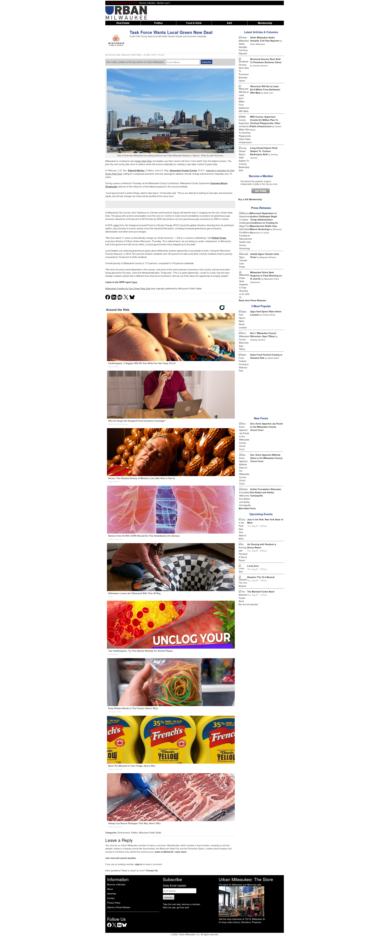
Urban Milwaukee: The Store (246, 879)
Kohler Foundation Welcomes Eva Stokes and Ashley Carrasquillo (265, 492)
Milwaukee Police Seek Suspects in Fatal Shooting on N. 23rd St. (266, 275)
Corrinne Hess (114, 54)
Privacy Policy (113, 902)
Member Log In (163, 3)
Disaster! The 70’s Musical (261, 577)
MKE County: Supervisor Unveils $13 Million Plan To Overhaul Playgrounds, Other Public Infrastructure (265, 121)
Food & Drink (194, 23)
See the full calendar (248, 604)
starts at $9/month (164, 851)
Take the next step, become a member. (182, 904)
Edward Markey (136, 170)
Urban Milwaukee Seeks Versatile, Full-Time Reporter (264, 39)
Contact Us (152, 870)
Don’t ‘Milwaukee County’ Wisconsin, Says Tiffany (263, 335)
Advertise (111, 893)
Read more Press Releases (252, 300)
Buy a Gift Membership (250, 199)
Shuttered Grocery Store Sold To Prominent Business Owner (266, 61)
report (116, 225)
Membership (265, 23)
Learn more (180, 851)
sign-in (138, 864)
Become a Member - (148, 3)
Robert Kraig (219, 237)
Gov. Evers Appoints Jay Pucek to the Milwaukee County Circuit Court (266, 426)
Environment (124, 832)
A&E (229, 23)
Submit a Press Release (118, 907)
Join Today (260, 190)
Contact (111, 898)
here (134, 282)
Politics (158, 23)
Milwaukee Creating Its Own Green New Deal (127, 288)
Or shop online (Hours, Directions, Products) (240, 922)
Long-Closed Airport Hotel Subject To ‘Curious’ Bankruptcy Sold (263, 151)
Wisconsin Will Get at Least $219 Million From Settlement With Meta (265, 89)
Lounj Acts (253, 565)
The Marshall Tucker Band (260, 591)
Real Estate (122, 23)
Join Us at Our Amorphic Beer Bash (122, 3)
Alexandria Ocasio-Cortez (183, 170)
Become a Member (261, 176)
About (110, 889)
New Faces (261, 418)
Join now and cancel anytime (120, 857)
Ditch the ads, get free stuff (176, 907)
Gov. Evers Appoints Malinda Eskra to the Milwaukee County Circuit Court (266, 458)
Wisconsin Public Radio (131, 54)
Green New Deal (143, 160)
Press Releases (261, 208)
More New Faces (247, 508)
